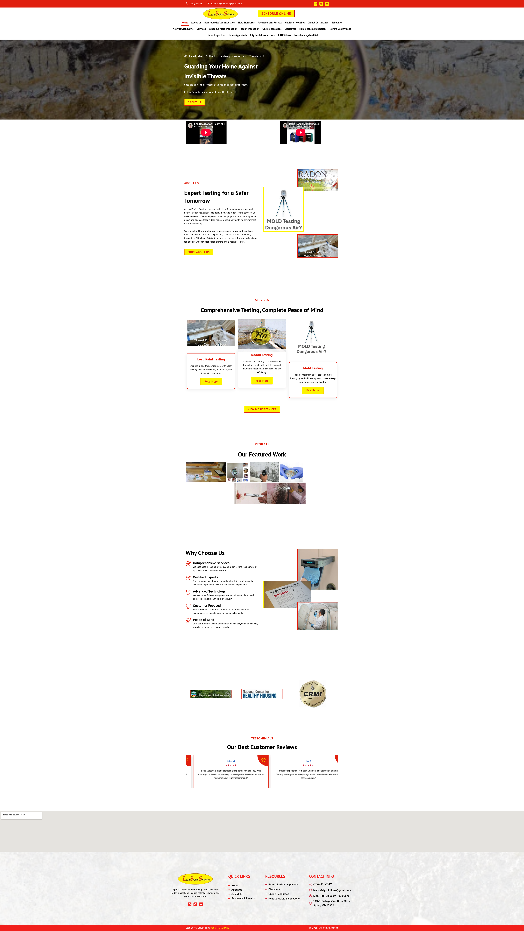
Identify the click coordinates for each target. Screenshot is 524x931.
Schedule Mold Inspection (223, 28)
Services (201, 28)
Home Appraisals (237, 35)
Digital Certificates (318, 22)
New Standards (246, 22)
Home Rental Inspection (312, 28)
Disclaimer (290, 28)
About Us (196, 22)
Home (185, 22)
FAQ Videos (284, 35)
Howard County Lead (340, 28)
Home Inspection (216, 35)
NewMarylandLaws (183, 28)
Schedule (337, 22)
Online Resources (272, 28)
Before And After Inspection (219, 22)
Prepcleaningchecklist (306, 35)
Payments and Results (270, 22)
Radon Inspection (249, 28)
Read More (211, 381)
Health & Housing (295, 22)
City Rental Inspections (262, 35)
